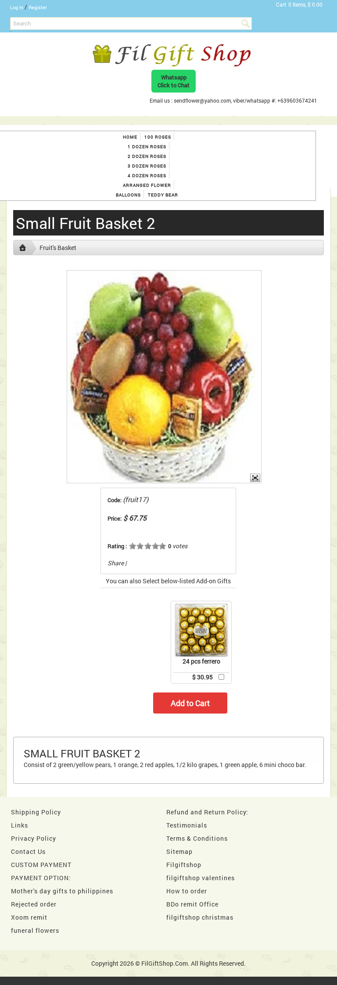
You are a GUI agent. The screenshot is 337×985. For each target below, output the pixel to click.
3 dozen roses (147, 166)
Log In (16, 7)
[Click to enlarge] (201, 630)
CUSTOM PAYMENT (41, 864)
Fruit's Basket (57, 247)
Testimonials (186, 825)
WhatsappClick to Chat (174, 81)
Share (116, 563)
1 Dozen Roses (147, 147)
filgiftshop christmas (199, 917)
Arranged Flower (147, 185)
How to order (186, 891)
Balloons (128, 195)
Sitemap (179, 851)
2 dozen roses (147, 156)
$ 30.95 (202, 677)
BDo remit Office (192, 904)
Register (38, 7)
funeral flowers (35, 930)
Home (130, 137)
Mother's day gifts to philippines (62, 891)
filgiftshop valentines (200, 878)
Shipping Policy (36, 812)
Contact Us (28, 851)
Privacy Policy (33, 838)
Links (19, 825)
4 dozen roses (147, 175)
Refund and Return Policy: (207, 812)
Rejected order (34, 904)
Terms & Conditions (197, 838)
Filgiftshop (183, 864)
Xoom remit (29, 917)
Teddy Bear (163, 195)
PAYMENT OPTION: (41, 878)
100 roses (157, 137)
